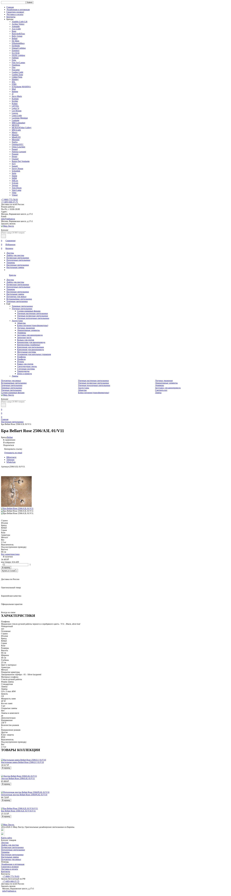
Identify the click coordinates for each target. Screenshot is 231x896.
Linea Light (17, 115)
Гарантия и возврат (15, 12)
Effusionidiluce (18, 43)
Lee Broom (16, 111)
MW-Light (16, 130)
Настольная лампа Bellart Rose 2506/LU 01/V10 (22, 762)
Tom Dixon (17, 188)
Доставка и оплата (14, 14)
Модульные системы (26, 352)
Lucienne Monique (20, 118)
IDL (13, 82)
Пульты (20, 361)
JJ (12, 94)
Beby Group (17, 36)
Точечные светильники (17, 301)
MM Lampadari (18, 123)
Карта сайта (6, 838)
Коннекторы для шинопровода (31, 342)
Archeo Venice (18, 24)
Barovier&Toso (18, 34)
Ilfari (14, 89)
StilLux (15, 180)
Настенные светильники (17, 265)
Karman (15, 99)
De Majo (15, 41)
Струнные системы (26, 369)
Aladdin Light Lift (19, 21)
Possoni (15, 154)
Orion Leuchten (18, 147)
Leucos (15, 113)
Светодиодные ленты (27, 366)
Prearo (14, 156)
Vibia (14, 192)
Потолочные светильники (18, 260)
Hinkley (15, 79)
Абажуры (21, 323)
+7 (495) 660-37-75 (9, 202)
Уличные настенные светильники (32, 313)
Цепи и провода (24, 373)
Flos (13, 67)
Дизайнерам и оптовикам (18, 9)
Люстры (10, 253)
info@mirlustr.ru (8, 219)
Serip (14, 173)
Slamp (14, 176)
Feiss (14, 60)
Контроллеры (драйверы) (28, 345)
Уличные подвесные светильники (32, 316)
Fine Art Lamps (18, 62)
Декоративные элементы (28, 330)
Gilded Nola (17, 77)
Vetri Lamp (16, 190)
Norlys (15, 142)
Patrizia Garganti (19, 152)
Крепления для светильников (30, 347)
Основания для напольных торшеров (34, 354)
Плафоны (21, 357)
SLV (14, 164)
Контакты (10, 17)
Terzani (15, 185)
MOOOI (15, 125)
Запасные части (24, 337)
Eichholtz (16, 46)
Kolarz (15, 103)
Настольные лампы (15, 267)
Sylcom (15, 183)
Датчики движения (26, 328)
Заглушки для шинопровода (30, 335)
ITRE (14, 84)
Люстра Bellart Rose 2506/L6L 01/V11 (18, 778)
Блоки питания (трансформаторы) (32, 325)
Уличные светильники (22, 308)
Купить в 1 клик (8, 571)
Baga (14, 31)
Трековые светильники (22, 306)
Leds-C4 (15, 108)
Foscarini (16, 70)
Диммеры (21, 333)
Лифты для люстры (15, 255)
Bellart (14, 38)
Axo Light (16, 29)
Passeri (15, 149)
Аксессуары (17, 320)
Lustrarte (15, 120)
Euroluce (15, 50)
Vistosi (15, 195)
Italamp (15, 91)
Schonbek (16, 171)
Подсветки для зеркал (16, 296)
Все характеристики (10, 554)
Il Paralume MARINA (21, 86)
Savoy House (17, 168)
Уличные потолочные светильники (33, 318)
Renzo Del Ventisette (21, 161)
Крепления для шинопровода (30, 349)
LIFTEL (15, 106)
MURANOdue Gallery (21, 127)
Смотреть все (161, 390)
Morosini (15, 139)
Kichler (15, 101)
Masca (14, 132)
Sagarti (15, 166)
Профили (21, 359)
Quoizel (15, 159)
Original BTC (18, 144)
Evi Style (16, 53)
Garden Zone (17, 74)
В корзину (6, 567)
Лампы (15, 376)
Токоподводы (23, 371)
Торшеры (10, 262)
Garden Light (17, 72)
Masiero (15, 135)
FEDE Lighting (18, 55)
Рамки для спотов (25, 364)
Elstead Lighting (19, 48)
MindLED (16, 137)
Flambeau (16, 65)
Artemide (16, 26)
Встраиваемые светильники (19, 299)
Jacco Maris (17, 96)
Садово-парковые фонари (29, 311)
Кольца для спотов (25, 340)
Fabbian (15, 58)
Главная (10, 7)
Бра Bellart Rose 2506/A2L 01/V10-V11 (18, 811)
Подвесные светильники (17, 258)
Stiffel (14, 178)
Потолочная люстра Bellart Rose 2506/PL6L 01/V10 (24, 795)
